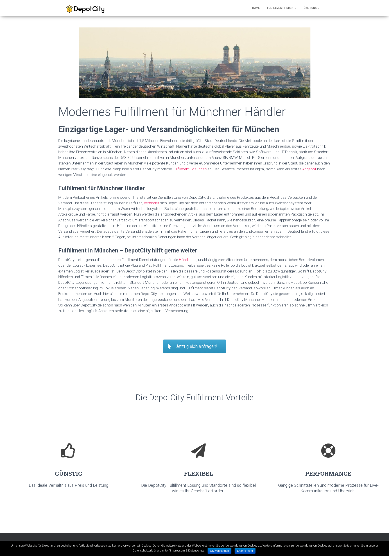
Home (256, 7)
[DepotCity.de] (87, 8)
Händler (185, 259)
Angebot (309, 169)
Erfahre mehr (245, 550)
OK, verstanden (219, 550)
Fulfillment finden (280, 7)
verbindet (151, 203)
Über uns (310, 7)
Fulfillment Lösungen (190, 169)
